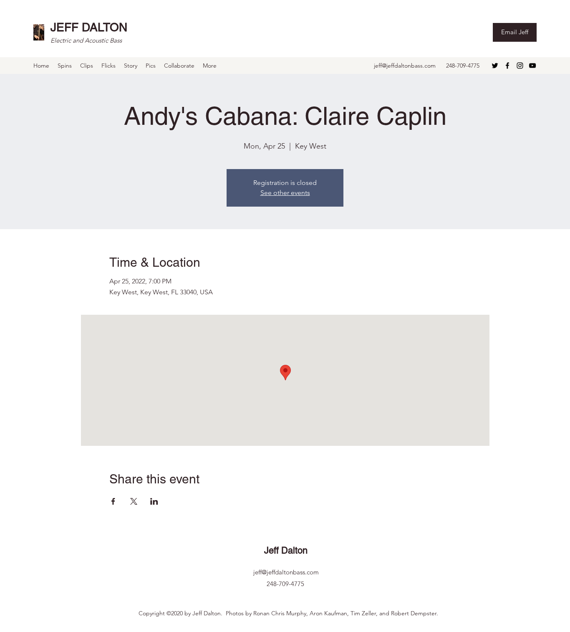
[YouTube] (532, 65)
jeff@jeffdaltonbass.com (405, 65)
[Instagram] (520, 65)
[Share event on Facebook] (113, 501)
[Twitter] (495, 65)
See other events (285, 193)
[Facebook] (507, 65)
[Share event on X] (134, 501)
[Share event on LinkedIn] (154, 501)
